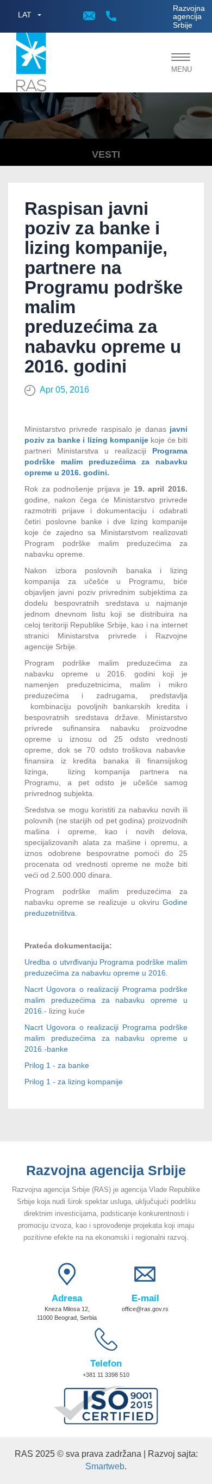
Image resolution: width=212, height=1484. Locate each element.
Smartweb (104, 1466)
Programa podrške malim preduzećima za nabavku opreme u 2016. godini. (106, 461)
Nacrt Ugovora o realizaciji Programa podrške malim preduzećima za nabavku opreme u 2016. (106, 1000)
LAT (25, 14)
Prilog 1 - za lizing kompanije (73, 1081)
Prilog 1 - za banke (56, 1065)
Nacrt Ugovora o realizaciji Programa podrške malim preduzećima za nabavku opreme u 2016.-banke (106, 1038)
